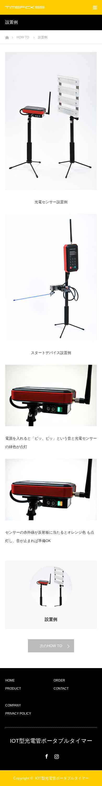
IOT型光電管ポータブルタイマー (51, 740)
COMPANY (13, 705)
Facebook (46, 755)
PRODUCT (13, 688)
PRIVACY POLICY (18, 713)
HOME (10, 680)
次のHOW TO (51, 646)
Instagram (56, 755)
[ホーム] (7, 36)
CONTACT (61, 688)
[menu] (94, 7)
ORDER (59, 680)
